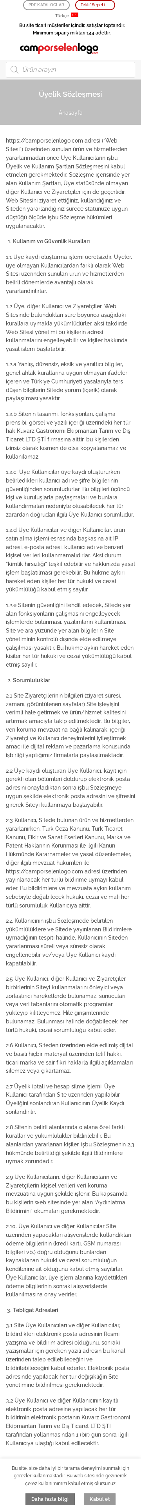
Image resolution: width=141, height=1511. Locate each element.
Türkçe (62, 15)
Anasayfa (71, 113)
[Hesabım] (118, 48)
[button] (10, 48)
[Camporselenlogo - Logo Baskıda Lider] (59, 48)
